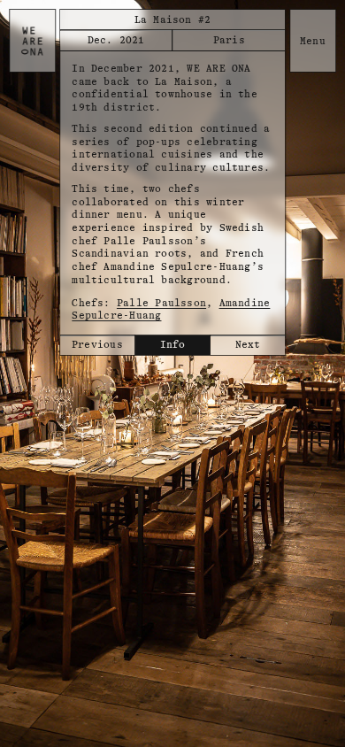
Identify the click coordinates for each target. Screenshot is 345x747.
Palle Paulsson (161, 303)
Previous (97, 345)
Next (248, 345)
